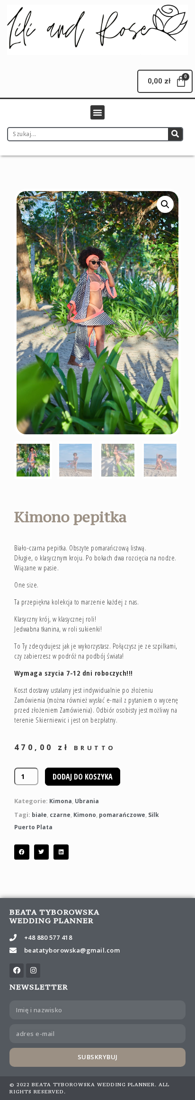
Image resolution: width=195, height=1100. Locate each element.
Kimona (60, 801)
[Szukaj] (175, 134)
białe (39, 815)
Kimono (84, 815)
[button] (97, 112)
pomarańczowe (122, 815)
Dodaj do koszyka (83, 776)
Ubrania (87, 801)
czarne (60, 815)
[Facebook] (16, 970)
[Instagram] (33, 970)
